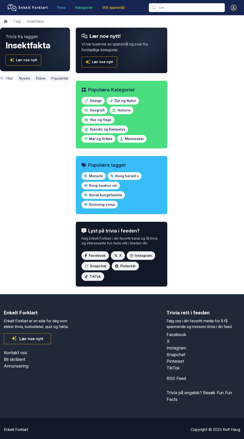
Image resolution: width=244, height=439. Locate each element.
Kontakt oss (15, 352)
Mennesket (134, 139)
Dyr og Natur (125, 101)
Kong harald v (126, 176)
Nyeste (24, 78)
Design (95, 101)
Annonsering (16, 365)
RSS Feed (176, 378)
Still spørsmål (113, 7)
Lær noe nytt (26, 60)
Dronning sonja (101, 204)
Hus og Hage (100, 120)
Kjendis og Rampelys (107, 129)
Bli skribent (14, 359)
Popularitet (59, 78)
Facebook (97, 255)
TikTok (95, 276)
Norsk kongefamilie (105, 195)
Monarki (95, 176)
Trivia (61, 7)
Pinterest (128, 266)
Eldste (41, 78)
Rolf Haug (231, 429)
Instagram (143, 255)
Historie (124, 110)
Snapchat (98, 266)
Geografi (97, 110)
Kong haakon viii (102, 185)
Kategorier (84, 7)
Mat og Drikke (100, 139)
